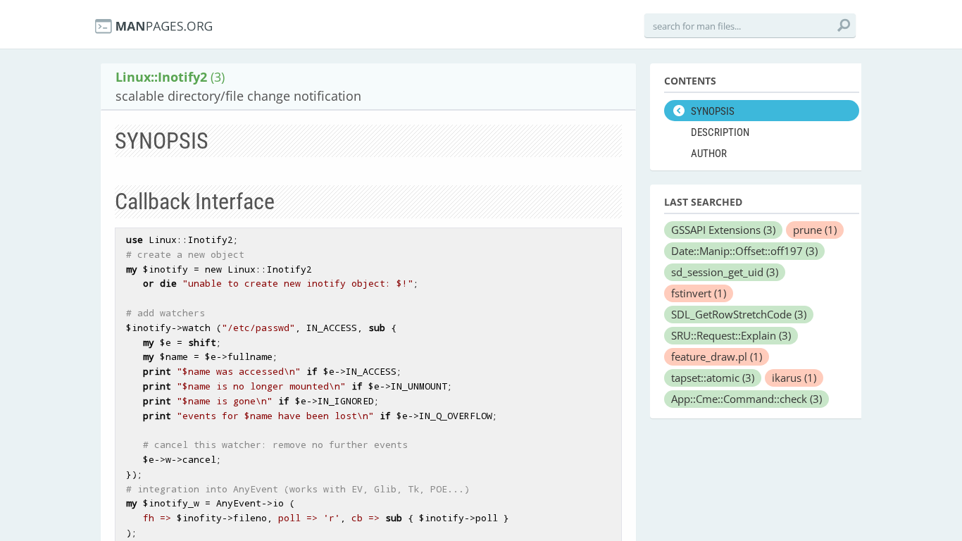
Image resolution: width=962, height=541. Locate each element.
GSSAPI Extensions (723, 230)
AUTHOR (709, 153)
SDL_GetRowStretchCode (738, 314)
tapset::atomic (712, 378)
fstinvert (698, 293)
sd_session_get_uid (724, 272)
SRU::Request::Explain (731, 335)
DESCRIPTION (720, 132)
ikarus (794, 378)
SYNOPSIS (713, 111)
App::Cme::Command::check (746, 399)
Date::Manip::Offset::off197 (744, 251)
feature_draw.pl (716, 356)
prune (815, 230)
